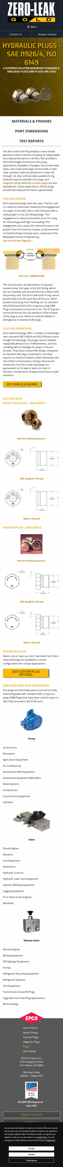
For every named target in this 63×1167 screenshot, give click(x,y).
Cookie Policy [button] (42, 1137)
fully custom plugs (37, 183)
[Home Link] (31, 12)
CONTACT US (31, 1122)
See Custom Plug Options (26, 673)
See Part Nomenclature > (31, 438)
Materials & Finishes (31, 121)
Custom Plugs (30, 1037)
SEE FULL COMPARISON (31, 276)
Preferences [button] (50, 1140)
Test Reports (31, 141)
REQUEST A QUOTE (31, 1114)
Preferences (31, 1161)
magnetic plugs (12, 183)
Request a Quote (47, 34)
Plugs (26, 1046)
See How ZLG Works (22, 384)
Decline (31, 1155)
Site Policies (29, 1051)
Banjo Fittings (30, 1032)
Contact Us (16, 34)
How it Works (30, 1027)
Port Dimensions (31, 131)
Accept (31, 1149)
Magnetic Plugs (31, 1042)
